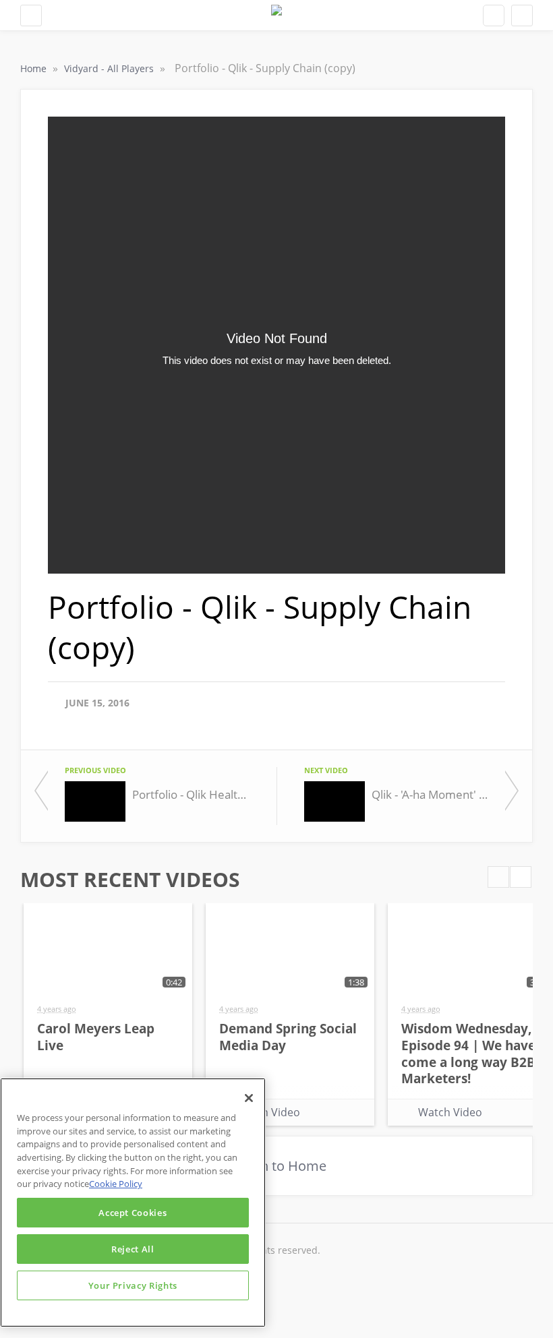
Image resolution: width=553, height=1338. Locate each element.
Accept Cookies (132, 1213)
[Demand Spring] (276, 15)
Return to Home (276, 1166)
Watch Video (268, 1112)
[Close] (249, 1098)
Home (34, 68)
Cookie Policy (115, 1184)
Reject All (132, 1249)
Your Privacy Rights (132, 1285)
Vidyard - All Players (110, 68)
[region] (133, 1202)
